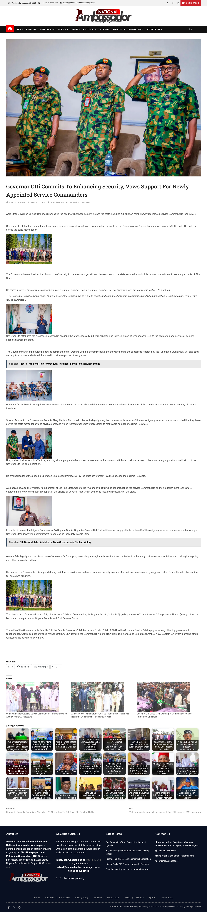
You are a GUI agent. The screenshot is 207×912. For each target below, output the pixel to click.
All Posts (139, 897)
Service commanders (81, 202)
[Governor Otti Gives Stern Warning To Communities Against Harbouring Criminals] (168, 697)
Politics (63, 29)
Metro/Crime (47, 29)
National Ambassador (167, 861)
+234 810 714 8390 (49, 3)
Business (31, 29)
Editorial (88, 29)
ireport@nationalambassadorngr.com (78, 3)
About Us (49, 897)
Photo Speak (136, 29)
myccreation (170, 907)
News (20, 29)
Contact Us (64, 897)
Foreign (104, 29)
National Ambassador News (123, 906)
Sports (75, 29)
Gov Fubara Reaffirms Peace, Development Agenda (126, 844)
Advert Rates (154, 29)
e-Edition (98, 897)
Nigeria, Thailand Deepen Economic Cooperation (128, 859)
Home (37, 897)
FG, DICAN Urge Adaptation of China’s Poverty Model (127, 852)
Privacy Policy (81, 897)
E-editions (119, 29)
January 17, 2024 (37, 202)
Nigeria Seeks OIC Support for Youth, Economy (127, 864)
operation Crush (57, 202)
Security (68, 202)
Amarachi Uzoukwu (17, 202)
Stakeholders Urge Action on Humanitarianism (127, 869)
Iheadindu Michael (156, 907)
